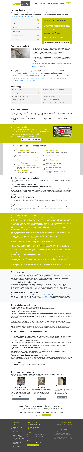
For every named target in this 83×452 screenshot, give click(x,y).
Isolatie (14, 19)
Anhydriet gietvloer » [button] (62, 397)
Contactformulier (33, 425)
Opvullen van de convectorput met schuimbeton (55, 103)
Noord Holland (55, 65)
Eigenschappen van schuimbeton (51, 93)
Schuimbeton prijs (16, 103)
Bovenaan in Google (60, 425)
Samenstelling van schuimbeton (20, 96)
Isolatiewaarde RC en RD (18, 99)
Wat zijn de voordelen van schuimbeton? (53, 89)
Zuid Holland (62, 65)
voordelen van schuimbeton (38, 78)
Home (36, 3)
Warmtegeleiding (17, 31)
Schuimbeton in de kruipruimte (51, 99)
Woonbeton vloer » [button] (41, 399)
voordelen (45, 121)
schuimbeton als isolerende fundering (33, 375)
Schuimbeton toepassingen (18, 425)
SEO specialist (69, 427)
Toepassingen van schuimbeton (20, 93)
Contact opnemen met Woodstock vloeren (57, 42)
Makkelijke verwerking (18, 35)
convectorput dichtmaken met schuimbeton (58, 263)
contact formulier (65, 289)
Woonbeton (15, 434)
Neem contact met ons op (33, 445)
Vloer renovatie (16, 445)
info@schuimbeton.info (35, 424)
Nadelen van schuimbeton (18, 436)
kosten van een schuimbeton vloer (30, 75)
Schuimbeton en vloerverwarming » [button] (20, 399)
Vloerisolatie (15, 443)
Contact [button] (68, 3)
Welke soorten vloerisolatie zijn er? (52, 96)
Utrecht (33, 66)
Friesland (67, 65)
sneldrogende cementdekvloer (53, 409)
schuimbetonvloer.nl (34, 427)
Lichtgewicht (16, 23)
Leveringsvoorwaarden (18, 449)
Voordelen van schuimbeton (19, 438)
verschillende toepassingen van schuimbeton (23, 80)
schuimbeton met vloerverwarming (27, 188)
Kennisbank (55, 3)
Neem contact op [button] (46, 415)
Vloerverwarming (16, 430)
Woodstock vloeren (17, 442)
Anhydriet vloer (16, 431)
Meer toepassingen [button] (37, 415)
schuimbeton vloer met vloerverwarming (22, 16)
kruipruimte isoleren (48, 296)
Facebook (32, 428)
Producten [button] (49, 3)
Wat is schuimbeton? (17, 89)
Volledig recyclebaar (17, 39)
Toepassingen (42, 3)
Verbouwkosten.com (17, 447)
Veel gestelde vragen (17, 435)
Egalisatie (15, 27)
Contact (14, 440)
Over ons (62, 3)
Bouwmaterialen (16, 446)
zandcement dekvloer (44, 245)
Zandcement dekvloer (17, 432)
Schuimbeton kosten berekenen (31, 139)
